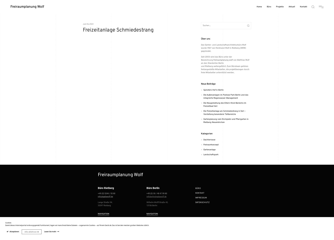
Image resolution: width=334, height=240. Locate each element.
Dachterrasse (209, 140)
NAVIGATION (103, 214)
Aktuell (292, 7)
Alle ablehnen (31, 232)
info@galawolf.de (105, 196)
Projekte (280, 7)
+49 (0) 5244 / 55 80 (106, 193)
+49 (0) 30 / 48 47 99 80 (157, 193)
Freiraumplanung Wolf (27, 7)
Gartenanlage (209, 150)
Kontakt (303, 7)
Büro (269, 7)
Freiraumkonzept (211, 145)
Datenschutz (202, 202)
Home (259, 7)
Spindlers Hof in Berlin (213, 90)
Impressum (201, 198)
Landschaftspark (210, 154)
